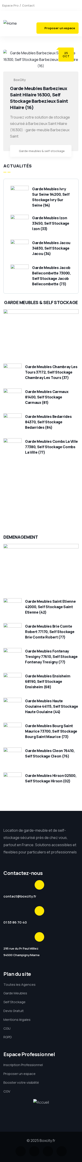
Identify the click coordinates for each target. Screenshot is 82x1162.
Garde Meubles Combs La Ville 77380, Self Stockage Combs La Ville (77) (51, 447)
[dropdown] (74, 17)
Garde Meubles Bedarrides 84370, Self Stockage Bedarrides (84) (48, 422)
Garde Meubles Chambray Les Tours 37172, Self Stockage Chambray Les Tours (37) (51, 372)
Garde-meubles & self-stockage (42, 151)
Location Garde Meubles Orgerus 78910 (33, 494)
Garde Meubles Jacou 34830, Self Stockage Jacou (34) (51, 248)
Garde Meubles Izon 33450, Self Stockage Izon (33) (50, 223)
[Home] (10, 23)
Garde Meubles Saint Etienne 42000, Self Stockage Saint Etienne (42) (50, 607)
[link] (66, 151)
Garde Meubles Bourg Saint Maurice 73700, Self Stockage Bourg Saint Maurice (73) (51, 731)
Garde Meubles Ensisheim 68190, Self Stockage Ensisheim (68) (47, 681)
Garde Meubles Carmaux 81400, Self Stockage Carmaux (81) (46, 397)
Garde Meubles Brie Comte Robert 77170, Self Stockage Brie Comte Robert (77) (49, 632)
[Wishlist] (65, 516)
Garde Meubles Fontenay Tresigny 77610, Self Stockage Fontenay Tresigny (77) (51, 656)
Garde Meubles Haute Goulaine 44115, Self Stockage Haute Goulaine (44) (51, 706)
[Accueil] (41, 1102)
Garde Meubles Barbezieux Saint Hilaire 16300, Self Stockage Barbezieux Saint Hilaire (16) (39, 97)
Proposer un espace (59, 28)
